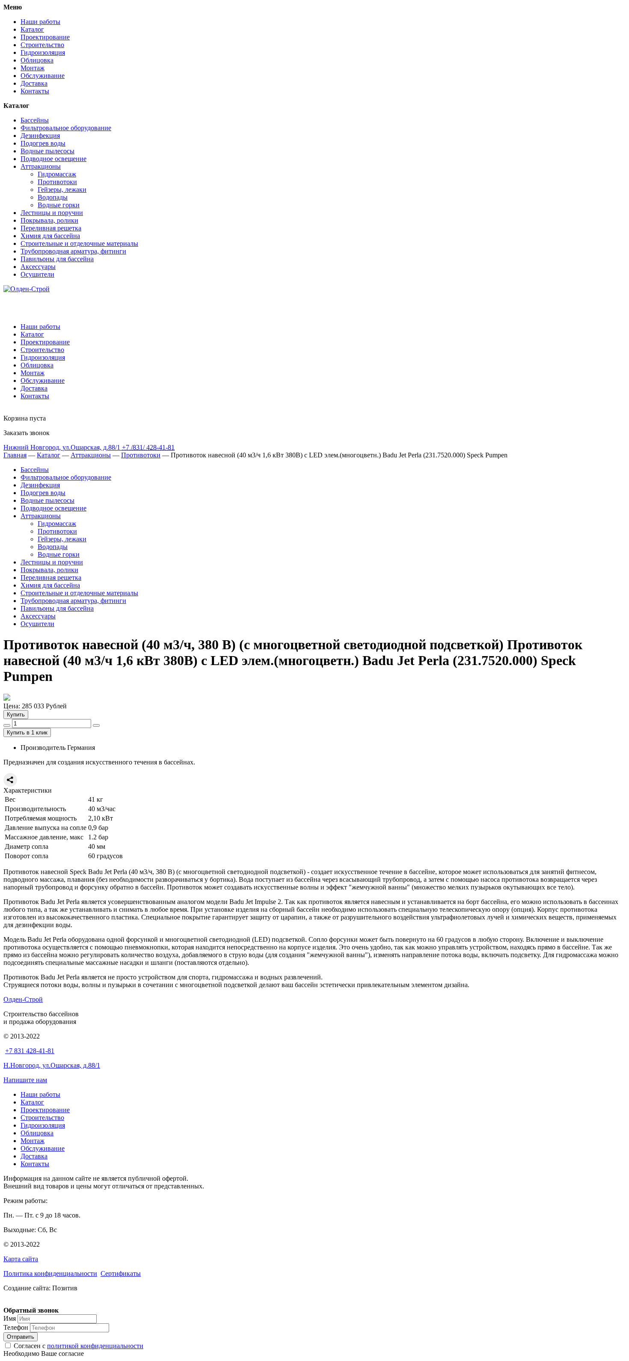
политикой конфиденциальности (95, 1345)
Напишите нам (25, 1079)
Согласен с (78, 1345)
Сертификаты (121, 1273)
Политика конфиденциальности (50, 1273)
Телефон (15, 1327)
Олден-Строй (23, 999)
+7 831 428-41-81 (29, 1050)
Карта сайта (20, 1259)
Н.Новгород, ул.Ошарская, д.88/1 (51, 1065)
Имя (9, 1318)
